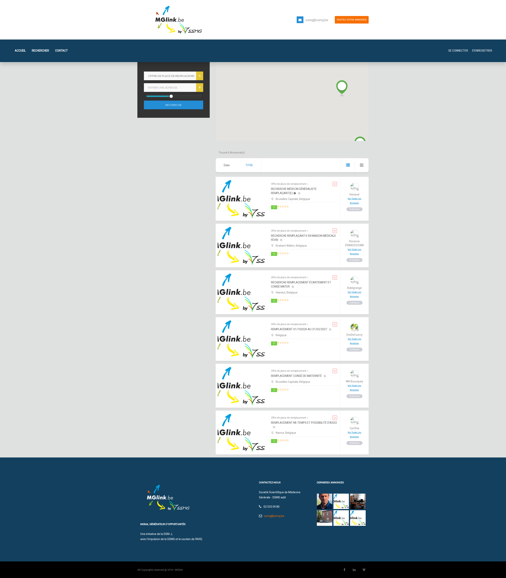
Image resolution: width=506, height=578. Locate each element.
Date (227, 165)
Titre (249, 165)
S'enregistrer (482, 50)
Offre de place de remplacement (288, 184)
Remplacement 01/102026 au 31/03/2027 (299, 329)
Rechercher (40, 50)
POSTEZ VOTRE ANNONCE (352, 19)
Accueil (20, 50)
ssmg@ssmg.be (316, 20)
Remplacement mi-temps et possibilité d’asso (304, 422)
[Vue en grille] (361, 165)
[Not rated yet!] (283, 207)
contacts (354, 209)
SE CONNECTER (458, 50)
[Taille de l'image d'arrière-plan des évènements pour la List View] (348, 165)
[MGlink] (177, 19)
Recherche (173, 105)
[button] (341, 88)
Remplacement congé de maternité (296, 375)
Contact (61, 50)
